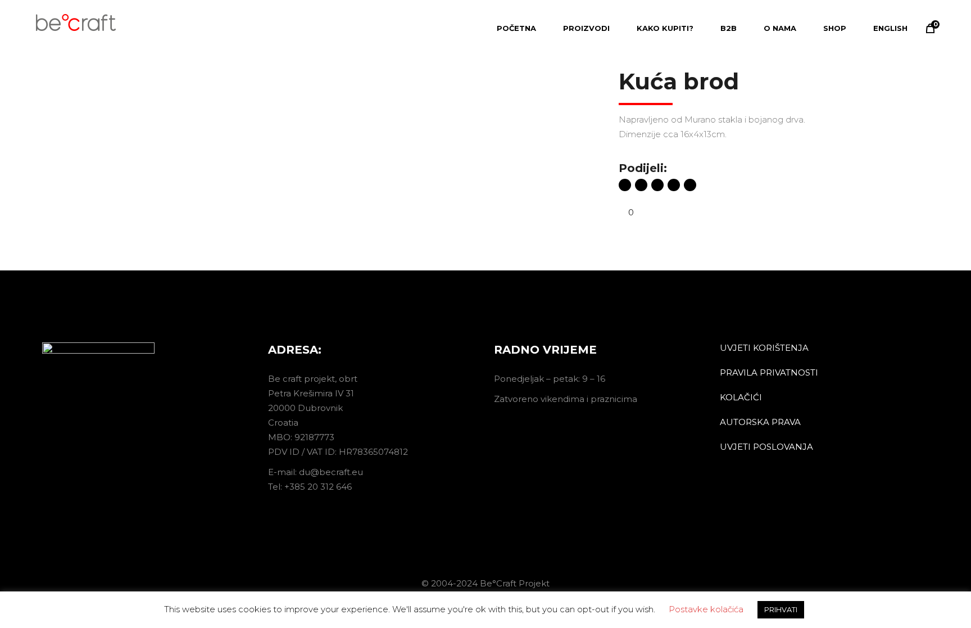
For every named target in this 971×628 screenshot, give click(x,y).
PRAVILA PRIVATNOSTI (769, 372)
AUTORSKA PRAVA (760, 422)
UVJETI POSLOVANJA (766, 446)
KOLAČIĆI (741, 397)
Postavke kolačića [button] (706, 616)
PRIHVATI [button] (780, 616)
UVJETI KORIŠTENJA (764, 347)
